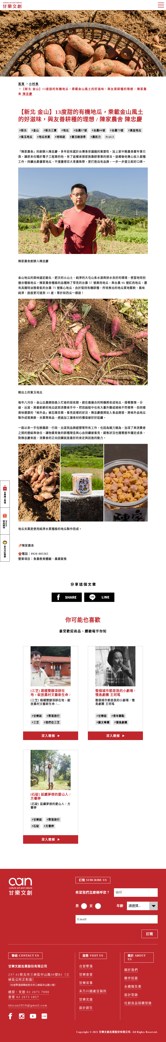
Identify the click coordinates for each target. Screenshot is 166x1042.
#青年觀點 (118, 715)
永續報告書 (133, 986)
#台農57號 (80, 130)
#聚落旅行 (53, 715)
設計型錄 (131, 994)
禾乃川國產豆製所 (93, 991)
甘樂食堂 (86, 974)
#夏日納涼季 (78, 136)
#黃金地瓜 (134, 130)
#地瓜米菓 (43, 136)
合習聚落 (86, 966)
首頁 (21, 83)
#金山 (35, 130)
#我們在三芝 (52, 722)
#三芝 (35, 722)
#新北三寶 (50, 130)
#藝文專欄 (103, 722)
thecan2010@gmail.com (27, 1005)
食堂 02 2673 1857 (23, 997)
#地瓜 (65, 130)
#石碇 (35, 826)
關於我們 (131, 970)
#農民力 (96, 136)
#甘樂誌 (37, 715)
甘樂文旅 (86, 999)
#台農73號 (116, 130)
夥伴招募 (131, 978)
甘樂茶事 (86, 982)
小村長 (34, 83)
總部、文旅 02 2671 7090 (28, 992)
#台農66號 (98, 130)
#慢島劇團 (120, 722)
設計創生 (86, 1007)
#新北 (23, 130)
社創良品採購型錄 (138, 1003)
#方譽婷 (49, 826)
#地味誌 (60, 136)
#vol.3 (110, 136)
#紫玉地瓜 (25, 136)
